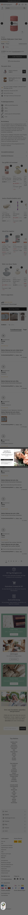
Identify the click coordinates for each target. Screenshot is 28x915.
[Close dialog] (27, 449)
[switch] (3, 908)
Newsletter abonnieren (7, 459)
